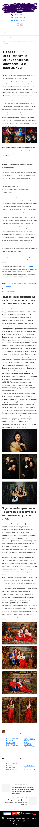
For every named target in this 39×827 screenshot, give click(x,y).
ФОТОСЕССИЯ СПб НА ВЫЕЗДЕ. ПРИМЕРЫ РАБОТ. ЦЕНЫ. (29, 743)
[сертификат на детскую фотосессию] (3, 759)
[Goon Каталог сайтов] (7, 814)
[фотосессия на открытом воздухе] (20, 759)
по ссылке (30, 266)
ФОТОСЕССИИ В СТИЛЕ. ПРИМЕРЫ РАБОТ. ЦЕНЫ (12, 766)
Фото (34, 814)
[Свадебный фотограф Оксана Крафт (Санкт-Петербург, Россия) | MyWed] (19, 818)
